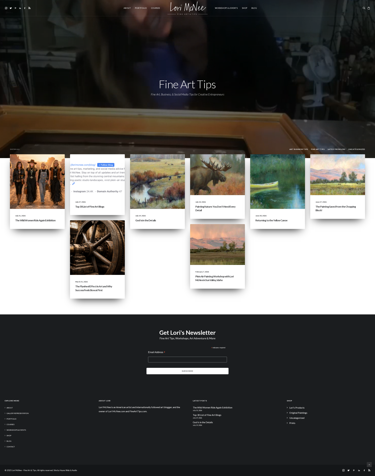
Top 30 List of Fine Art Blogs (89, 206)
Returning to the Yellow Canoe (271, 220)
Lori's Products (297, 407)
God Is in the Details (145, 220)
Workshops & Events (226, 8)
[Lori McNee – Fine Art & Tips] (187, 8)
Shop (245, 8)
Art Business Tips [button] (298, 149)
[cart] (368, 8)
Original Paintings (298, 412)
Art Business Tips (111, 232)
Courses (155, 8)
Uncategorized (32, 161)
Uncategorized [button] (356, 149)
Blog (254, 8)
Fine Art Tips (113, 161)
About (127, 8)
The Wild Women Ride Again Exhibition (35, 220)
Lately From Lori (50, 161)
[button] (6, 8)
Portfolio (141, 8)
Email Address (156, 353)
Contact (11, 447)
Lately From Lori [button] (336, 149)
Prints (292, 423)
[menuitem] (6, 8)
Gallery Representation (18, 413)
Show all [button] (15, 149)
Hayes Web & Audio (68, 470)
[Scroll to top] (369, 464)
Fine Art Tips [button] (318, 149)
